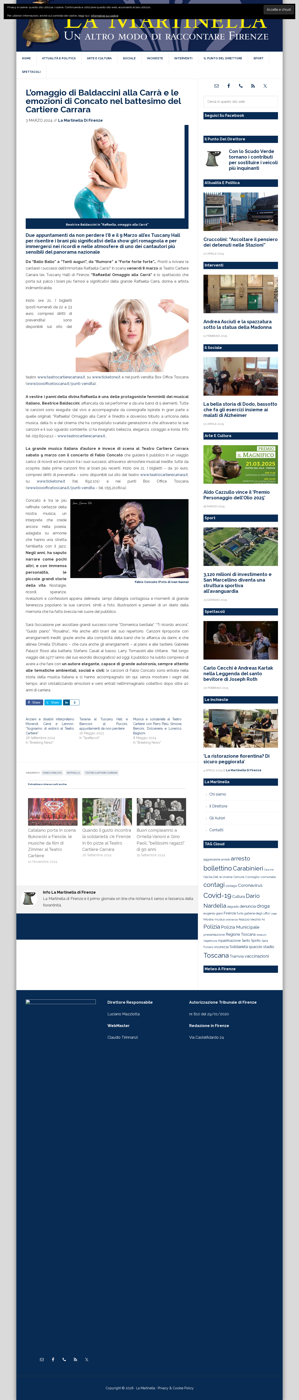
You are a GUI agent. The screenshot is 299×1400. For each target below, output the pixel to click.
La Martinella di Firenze (149, 25)
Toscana (216, 955)
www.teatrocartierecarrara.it (61, 377)
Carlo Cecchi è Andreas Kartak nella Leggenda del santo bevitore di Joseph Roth (238, 673)
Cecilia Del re (212, 877)
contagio (231, 886)
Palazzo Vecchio (250, 919)
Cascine (269, 869)
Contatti (216, 830)
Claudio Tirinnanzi (122, 1037)
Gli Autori (217, 818)
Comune (238, 877)
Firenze (230, 913)
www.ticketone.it (106, 377)
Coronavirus (250, 885)
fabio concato (52, 772)
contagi (214, 884)
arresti (225, 859)
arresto (240, 858)
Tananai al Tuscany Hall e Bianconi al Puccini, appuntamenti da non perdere (103, 723)
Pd (263, 919)
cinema (227, 877)
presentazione (214, 934)
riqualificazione (229, 940)
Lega (274, 913)
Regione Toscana (241, 934)
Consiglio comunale (260, 877)
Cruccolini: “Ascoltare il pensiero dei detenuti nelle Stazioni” (240, 242)
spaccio (255, 947)
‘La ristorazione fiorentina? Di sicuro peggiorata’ (236, 758)
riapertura (210, 940)
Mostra (208, 919)
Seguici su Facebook (224, 115)
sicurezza (221, 947)
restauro (261, 934)
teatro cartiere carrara (101, 772)
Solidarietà (239, 946)
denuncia (248, 906)
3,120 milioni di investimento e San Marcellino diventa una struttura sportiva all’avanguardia (237, 583)
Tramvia (237, 956)
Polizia (211, 927)
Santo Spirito (251, 940)
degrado (233, 906)
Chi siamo (217, 794)
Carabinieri (248, 868)
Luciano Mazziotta (123, 1014)
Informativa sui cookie (104, 15)
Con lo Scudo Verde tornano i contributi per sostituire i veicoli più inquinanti (253, 160)
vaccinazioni (257, 956)
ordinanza (232, 919)
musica (219, 919)
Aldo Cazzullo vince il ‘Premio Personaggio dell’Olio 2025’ (236, 495)
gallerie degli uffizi (257, 913)
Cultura (238, 896)
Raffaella (73, 772)
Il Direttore (218, 806)
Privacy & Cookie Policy (176, 1388)
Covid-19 (217, 895)
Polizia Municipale (240, 927)
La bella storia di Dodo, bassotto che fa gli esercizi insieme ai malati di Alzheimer (240, 409)
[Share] (66, 702)
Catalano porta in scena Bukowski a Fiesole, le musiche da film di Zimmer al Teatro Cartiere (52, 843)
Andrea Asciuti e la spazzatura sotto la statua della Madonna (237, 324)
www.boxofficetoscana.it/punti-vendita (61, 383)
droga (263, 906)
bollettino (217, 868)
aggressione (211, 859)
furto (240, 913)
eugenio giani (213, 913)
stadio (268, 946)
